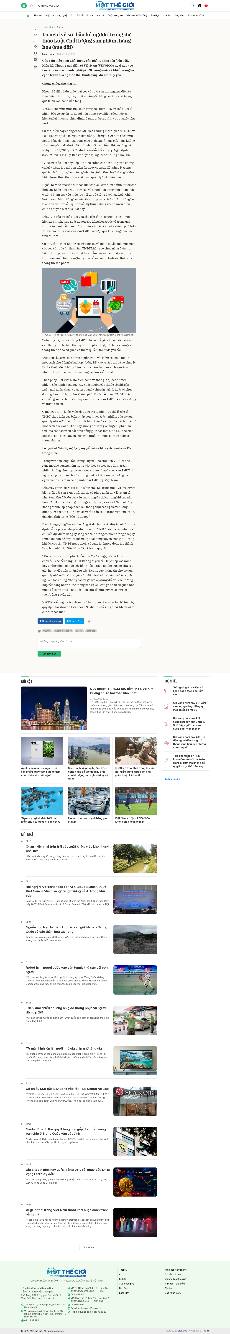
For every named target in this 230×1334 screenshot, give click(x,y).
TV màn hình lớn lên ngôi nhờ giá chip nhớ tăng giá (64, 1048)
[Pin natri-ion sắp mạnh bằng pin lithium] (89, 801)
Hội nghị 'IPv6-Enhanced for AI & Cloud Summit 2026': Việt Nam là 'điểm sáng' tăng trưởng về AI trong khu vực (67, 891)
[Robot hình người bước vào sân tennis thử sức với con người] (135, 980)
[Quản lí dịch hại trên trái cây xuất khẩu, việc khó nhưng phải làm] (135, 859)
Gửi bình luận (49, 653)
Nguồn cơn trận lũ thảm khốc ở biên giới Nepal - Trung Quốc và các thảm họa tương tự (66, 929)
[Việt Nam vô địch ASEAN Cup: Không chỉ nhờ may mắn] (136, 801)
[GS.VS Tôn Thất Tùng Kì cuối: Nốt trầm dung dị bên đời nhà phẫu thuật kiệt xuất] (136, 751)
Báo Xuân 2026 (196, 15)
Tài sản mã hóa (85, 15)
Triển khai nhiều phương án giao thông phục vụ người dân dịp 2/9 (66, 1010)
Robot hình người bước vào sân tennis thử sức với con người (67, 970)
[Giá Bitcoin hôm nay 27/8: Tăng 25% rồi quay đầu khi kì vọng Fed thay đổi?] (135, 1182)
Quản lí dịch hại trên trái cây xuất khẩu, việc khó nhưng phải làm (67, 849)
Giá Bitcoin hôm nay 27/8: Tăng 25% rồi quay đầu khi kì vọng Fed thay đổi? (68, 1172)
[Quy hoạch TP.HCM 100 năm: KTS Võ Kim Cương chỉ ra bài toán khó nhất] (54, 708)
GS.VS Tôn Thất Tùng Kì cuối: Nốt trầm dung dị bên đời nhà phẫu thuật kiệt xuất (135, 772)
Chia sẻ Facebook (51, 621)
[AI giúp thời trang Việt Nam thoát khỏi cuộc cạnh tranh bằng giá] (135, 1222)
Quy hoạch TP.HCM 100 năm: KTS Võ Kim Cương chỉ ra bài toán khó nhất (121, 691)
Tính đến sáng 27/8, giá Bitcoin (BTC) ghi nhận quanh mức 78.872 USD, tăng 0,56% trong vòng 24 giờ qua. (66, 1181)
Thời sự (38, 15)
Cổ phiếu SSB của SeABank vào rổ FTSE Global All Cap (67, 1089)
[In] (89, 621)
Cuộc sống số (115, 15)
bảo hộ (79, 631)
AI (72, 15)
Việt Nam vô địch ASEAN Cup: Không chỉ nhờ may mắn (133, 820)
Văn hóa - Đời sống (136, 15)
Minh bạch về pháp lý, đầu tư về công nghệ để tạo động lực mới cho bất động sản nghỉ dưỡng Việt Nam (89, 773)
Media (166, 15)
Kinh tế (100, 15)
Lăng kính (179, 15)
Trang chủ (47, 27)
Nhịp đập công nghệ (56, 15)
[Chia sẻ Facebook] (35, 53)
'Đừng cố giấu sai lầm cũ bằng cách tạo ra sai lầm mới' (188, 691)
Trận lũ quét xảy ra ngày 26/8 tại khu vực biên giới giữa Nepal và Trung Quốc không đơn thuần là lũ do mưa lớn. (66, 939)
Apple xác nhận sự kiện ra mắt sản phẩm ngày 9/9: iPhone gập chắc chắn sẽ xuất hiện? (40, 772)
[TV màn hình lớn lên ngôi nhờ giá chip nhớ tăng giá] (135, 1060)
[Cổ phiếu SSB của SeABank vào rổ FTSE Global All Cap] (135, 1101)
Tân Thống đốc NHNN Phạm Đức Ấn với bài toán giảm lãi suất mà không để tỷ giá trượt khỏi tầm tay (189, 761)
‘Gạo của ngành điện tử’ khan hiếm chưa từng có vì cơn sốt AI (40, 820)
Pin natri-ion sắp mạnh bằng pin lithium (87, 820)
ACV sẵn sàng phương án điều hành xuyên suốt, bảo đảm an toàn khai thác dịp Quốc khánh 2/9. (67, 1019)
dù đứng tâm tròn (172, 779)
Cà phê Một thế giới (175, 1278)
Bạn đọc (155, 15)
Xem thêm (89, 1247)
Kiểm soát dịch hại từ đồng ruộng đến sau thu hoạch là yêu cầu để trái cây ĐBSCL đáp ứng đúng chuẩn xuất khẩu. (65, 858)
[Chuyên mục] (24, 5)
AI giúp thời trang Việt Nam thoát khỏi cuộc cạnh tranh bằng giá (67, 1212)
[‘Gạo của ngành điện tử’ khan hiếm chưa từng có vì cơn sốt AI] (42, 801)
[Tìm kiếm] (31, 5)
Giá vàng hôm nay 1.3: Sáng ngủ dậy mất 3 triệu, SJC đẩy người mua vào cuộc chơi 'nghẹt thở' (189, 723)
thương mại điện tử (63, 631)
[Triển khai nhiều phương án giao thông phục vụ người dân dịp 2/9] (135, 1020)
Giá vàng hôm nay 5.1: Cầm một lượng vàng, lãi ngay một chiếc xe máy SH (189, 706)
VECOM (47, 631)
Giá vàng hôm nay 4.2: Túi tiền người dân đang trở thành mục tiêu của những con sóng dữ (189, 742)
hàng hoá (91, 631)
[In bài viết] (35, 66)
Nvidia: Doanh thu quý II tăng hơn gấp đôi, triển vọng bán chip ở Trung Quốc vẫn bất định (66, 1131)
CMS (182, 1331)
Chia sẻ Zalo (75, 621)
